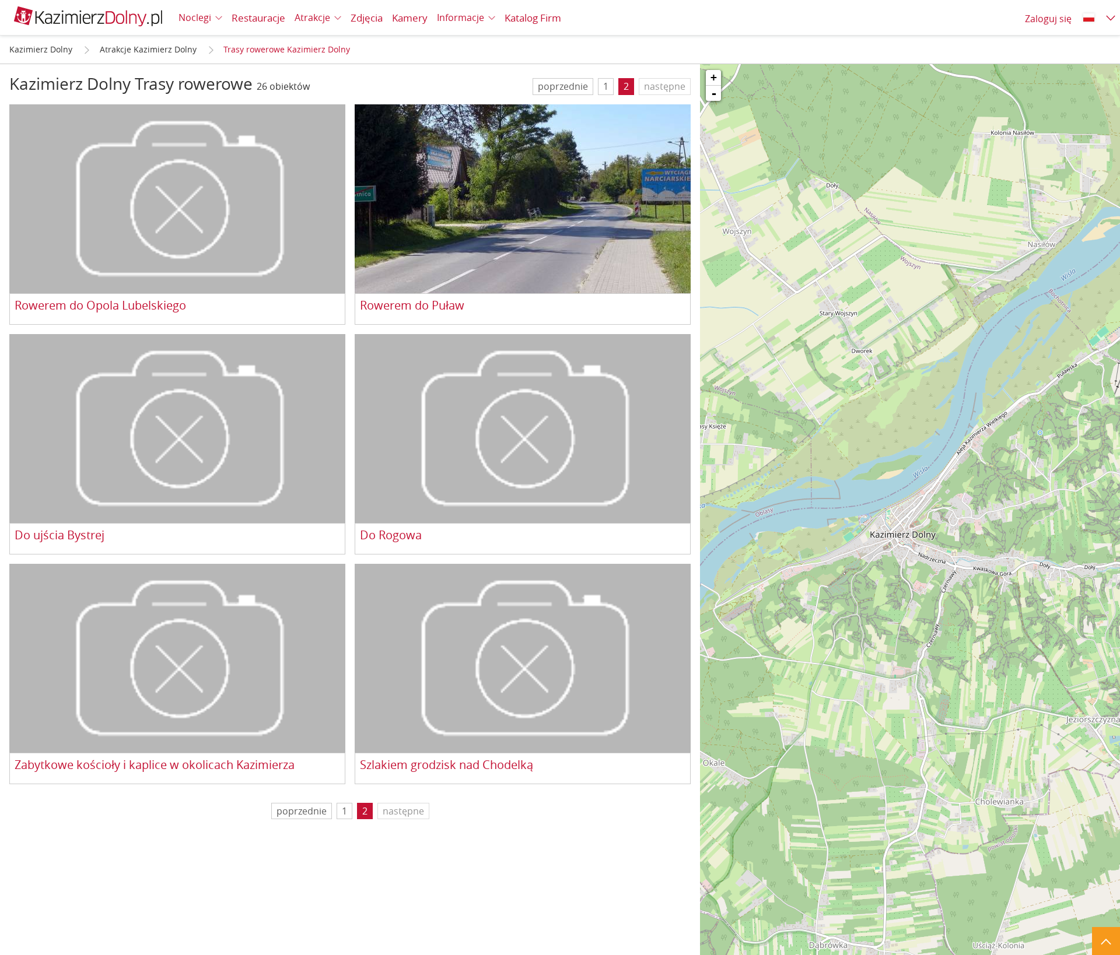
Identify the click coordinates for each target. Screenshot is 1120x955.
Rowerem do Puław (412, 306)
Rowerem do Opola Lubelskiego (100, 306)
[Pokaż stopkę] (1106, 941)
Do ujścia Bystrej (59, 535)
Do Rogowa (391, 535)
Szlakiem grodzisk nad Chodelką (446, 765)
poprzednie (563, 86)
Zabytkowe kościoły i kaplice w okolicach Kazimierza (155, 765)
